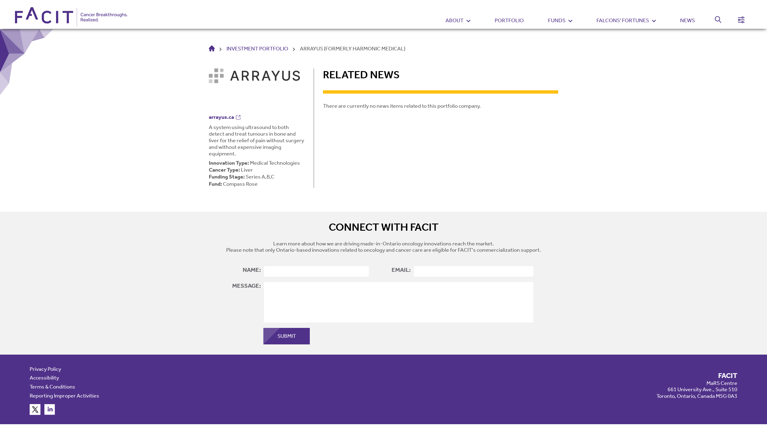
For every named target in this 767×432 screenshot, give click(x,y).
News (687, 20)
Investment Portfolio (257, 48)
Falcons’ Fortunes (623, 20)
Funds (556, 20)
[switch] (714, 20)
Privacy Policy (45, 369)
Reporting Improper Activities (64, 395)
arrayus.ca (221, 117)
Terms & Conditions (52, 386)
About (454, 20)
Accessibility (44, 377)
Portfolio (509, 20)
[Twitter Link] (35, 413)
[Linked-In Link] (50, 413)
